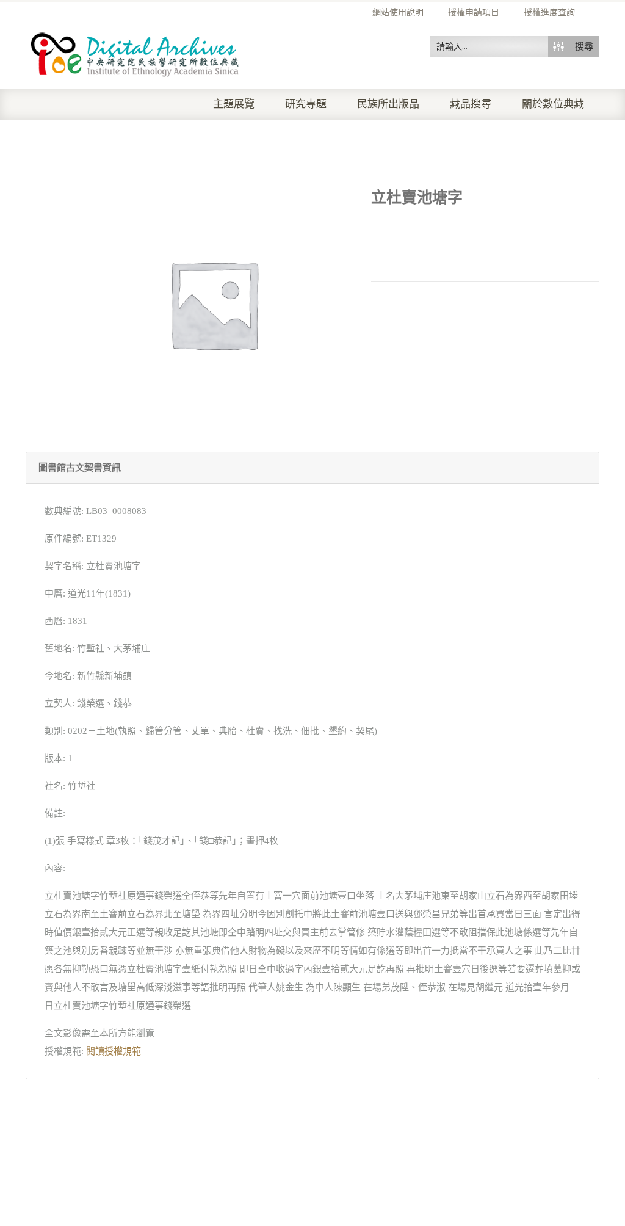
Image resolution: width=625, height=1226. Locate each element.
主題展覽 (234, 104)
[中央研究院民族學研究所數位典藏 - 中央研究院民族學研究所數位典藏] (135, 52)
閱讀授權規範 (113, 1051)
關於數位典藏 (553, 104)
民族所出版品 (388, 104)
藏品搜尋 (470, 104)
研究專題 (306, 104)
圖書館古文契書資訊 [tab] (79, 468)
